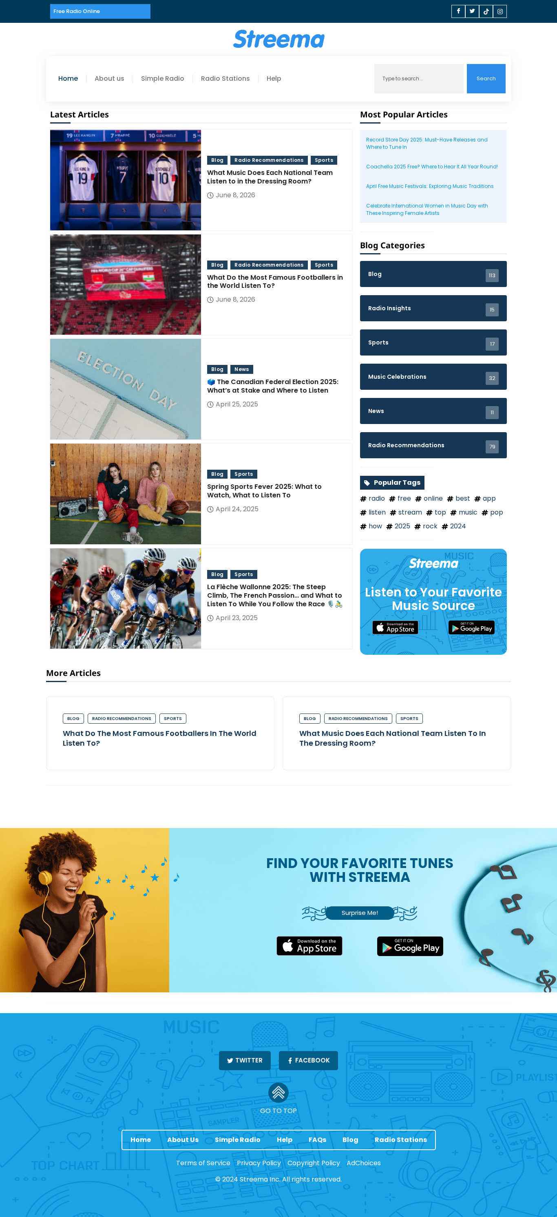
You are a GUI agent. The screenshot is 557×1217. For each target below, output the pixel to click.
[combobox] (419, 78)
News (241, 369)
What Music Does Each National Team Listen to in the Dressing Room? (392, 738)
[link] (405, 627)
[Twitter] (472, 11)
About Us (183, 1139)
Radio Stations (225, 79)
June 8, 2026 (235, 195)
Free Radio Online (76, 11)
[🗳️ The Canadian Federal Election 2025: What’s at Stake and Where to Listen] (125, 389)
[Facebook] (458, 11)
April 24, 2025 (237, 509)
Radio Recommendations (268, 160)
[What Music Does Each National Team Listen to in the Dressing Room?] (125, 180)
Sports (324, 160)
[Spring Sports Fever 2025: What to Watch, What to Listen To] (125, 494)
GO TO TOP (278, 1110)
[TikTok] (486, 11)
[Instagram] (500, 11)
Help (274, 79)
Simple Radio (162, 79)
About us (109, 79)
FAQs (317, 1139)
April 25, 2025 (237, 404)
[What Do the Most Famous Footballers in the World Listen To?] (125, 284)
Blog (217, 160)
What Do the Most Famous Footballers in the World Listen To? (159, 738)
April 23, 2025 (237, 618)
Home (68, 79)
